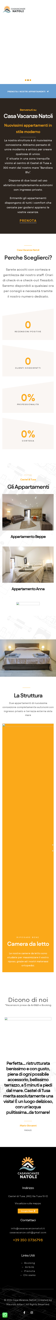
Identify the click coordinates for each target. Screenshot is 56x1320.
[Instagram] (32, 1312)
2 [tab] (53, 848)
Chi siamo (29, 1275)
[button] (28, 91)
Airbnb (29, 1267)
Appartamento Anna (28, 588)
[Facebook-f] (24, 1312)
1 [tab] (52, 844)
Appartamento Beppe (28, 536)
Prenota (29, 1271)
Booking (29, 1262)
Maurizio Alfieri (15, 1304)
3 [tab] (52, 850)
